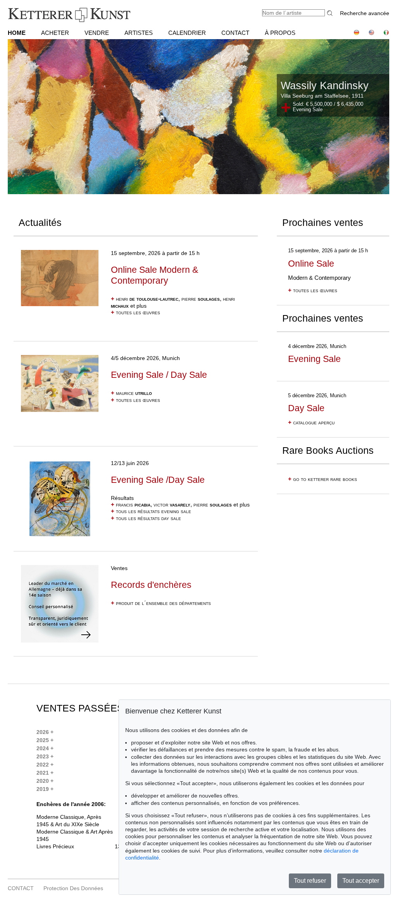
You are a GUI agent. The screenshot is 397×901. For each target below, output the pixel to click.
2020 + (45, 781)
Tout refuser (310, 880)
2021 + (45, 773)
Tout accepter (360, 880)
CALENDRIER (187, 32)
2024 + (45, 748)
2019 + (45, 789)
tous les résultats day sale (146, 518)
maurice (131, 393)
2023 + (45, 756)
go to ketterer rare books (322, 479)
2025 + (45, 740)
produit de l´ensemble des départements (161, 603)
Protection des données (73, 888)
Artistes (138, 32)
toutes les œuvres (135, 312)
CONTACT (235, 32)
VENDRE (97, 32)
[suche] (330, 13)
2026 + (45, 732)
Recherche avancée (364, 13)
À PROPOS (280, 32)
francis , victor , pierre (171, 504)
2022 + (45, 764)
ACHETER (55, 32)
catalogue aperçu (311, 422)
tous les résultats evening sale (151, 511)
